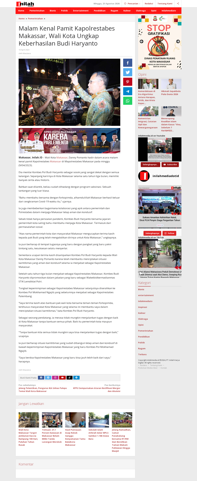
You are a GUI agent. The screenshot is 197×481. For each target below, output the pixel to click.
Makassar (62, 157)
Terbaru (142, 354)
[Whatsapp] (127, 101)
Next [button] (117, 140)
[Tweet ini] (127, 72)
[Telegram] (76, 378)
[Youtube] (62, 378)
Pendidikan (144, 336)
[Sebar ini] (127, 63)
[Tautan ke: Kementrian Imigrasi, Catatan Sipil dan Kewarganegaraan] (148, 111)
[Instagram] (55, 378)
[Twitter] (48, 378)
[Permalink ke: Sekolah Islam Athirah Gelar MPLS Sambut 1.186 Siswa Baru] (99, 420)
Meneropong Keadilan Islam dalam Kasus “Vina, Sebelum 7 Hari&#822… (171, 124)
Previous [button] (22, 140)
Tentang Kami (156, 365)
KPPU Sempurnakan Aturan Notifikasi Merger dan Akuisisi (96, 388)
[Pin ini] (127, 82)
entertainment (146, 295)
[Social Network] (178, 3)
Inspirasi (142, 307)
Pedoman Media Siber (148, 368)
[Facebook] (41, 378)
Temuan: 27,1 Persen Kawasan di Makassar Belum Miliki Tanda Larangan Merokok (52, 435)
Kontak (164, 368)
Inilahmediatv (145, 301)
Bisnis (141, 289)
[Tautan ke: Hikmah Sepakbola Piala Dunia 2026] (171, 84)
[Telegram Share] (127, 91)
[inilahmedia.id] (25, 3)
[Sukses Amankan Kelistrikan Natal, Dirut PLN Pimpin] (159, 206)
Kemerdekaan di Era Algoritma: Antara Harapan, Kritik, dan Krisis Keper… (146, 97)
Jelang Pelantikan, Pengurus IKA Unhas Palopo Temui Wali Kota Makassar (43, 388)
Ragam (142, 348)
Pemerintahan (145, 330)
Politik (141, 342)
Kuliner (141, 313)
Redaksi (143, 365)
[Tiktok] (69, 378)
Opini (140, 324)
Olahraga (143, 319)
